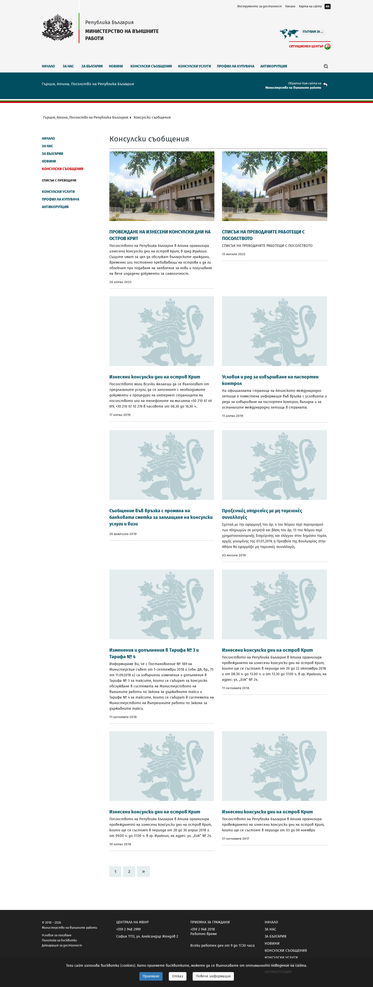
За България (92, 66)
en (327, 6)
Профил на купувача (235, 66)
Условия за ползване (57, 935)
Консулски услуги (194, 66)
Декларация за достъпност (62, 945)
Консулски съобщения (151, 66)
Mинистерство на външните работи (293, 87)
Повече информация (213, 976)
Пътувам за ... (313, 31)
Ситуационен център (306, 46)
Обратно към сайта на (304, 83)
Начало (290, 6)
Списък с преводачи (59, 180)
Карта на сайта (310, 6)
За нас (68, 66)
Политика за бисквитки (59, 940)
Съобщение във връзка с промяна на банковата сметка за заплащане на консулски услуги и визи (161, 517)
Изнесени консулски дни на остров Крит (154, 377)
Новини (116, 66)
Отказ (177, 976)
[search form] (326, 66)
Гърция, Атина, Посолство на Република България (85, 117)
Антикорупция (273, 66)
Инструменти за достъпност (259, 6)
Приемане (151, 976)
